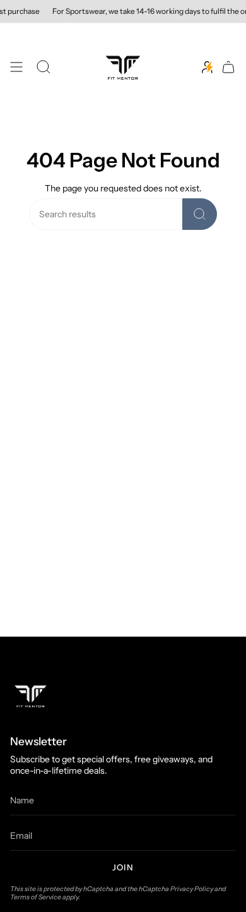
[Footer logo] (30, 695)
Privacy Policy (191, 889)
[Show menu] (16, 67)
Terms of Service (35, 897)
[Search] (199, 214)
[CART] (228, 67)
